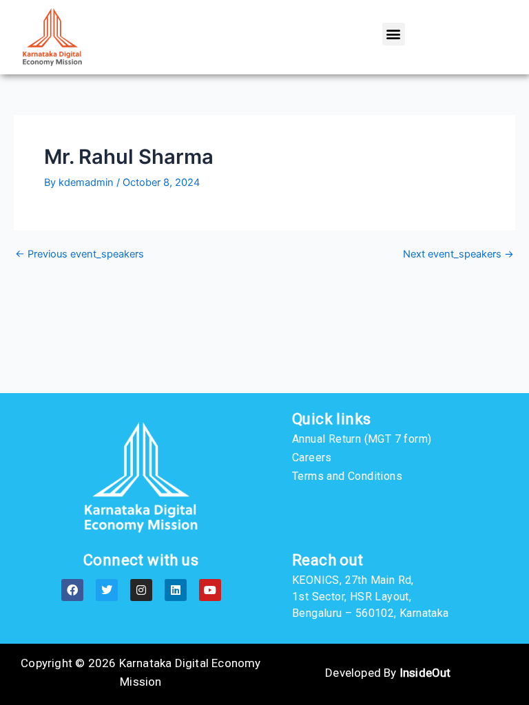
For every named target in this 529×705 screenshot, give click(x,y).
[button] (393, 34)
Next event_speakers (458, 254)
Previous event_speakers (79, 254)
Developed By (387, 673)
